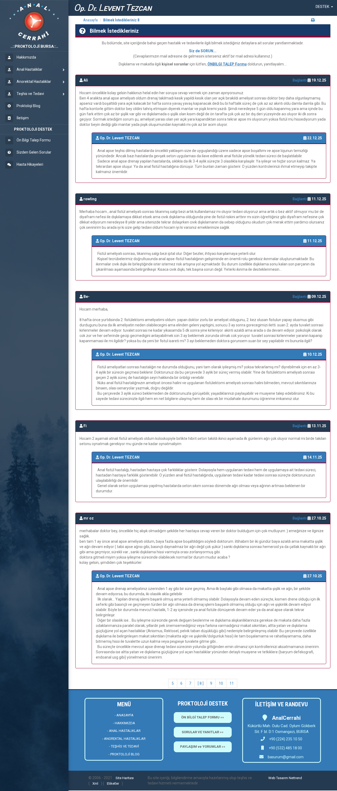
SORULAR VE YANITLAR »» (203, 732)
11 (232, 683)
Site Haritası (125, 778)
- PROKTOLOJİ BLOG (124, 754)
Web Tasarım (278, 778)
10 (221, 683)
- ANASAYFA (124, 715)
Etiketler (113, 783)
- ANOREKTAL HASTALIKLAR (124, 739)
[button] (324, 6)
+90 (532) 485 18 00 (285, 748)
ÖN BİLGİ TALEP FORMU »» (202, 717)
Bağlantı (300, 80)
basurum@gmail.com (286, 757)
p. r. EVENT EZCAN (113, 7)
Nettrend (295, 778)
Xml (95, 783)
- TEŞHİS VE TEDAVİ (124, 746)
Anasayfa (90, 20)
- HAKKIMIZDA (124, 723)
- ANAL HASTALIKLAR (124, 731)
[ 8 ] (201, 683)
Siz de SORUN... (202, 51)
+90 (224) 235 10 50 (285, 739)
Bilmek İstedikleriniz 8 (121, 20)
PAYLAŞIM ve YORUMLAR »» (202, 747)
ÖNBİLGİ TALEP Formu (227, 64)
